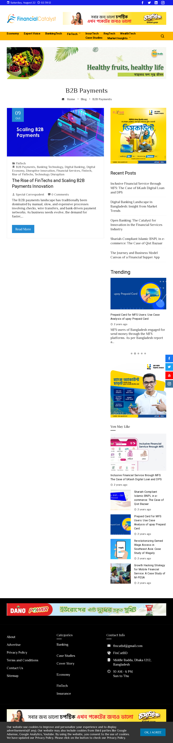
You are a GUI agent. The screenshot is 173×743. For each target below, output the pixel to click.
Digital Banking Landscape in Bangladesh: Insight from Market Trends (133, 206)
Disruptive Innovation (40, 170)
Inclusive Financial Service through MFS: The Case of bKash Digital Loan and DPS (137, 188)
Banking (62, 644)
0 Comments (60, 194)
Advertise (14, 644)
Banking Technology (50, 166)
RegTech (109, 33)
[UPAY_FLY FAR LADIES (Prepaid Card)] (138, 135)
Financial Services (68, 170)
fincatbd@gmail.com (127, 645)
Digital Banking (75, 166)
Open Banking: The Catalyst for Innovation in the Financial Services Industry (136, 224)
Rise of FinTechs (22, 174)
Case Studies (93, 37)
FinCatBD (120, 652)
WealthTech (127, 33)
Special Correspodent (30, 194)
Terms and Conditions (22, 660)
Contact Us (15, 667)
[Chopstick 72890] (114, 18)
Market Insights (117, 38)
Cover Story (65, 663)
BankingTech (53, 33)
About (11, 636)
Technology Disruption (49, 174)
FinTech (72, 34)
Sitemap (12, 675)
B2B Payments (25, 166)
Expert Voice (32, 33)
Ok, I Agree (152, 732)
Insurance (64, 693)
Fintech (86, 170)
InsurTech (91, 33)
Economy (13, 33)
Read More (23, 229)
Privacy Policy (17, 652)
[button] (131, 353)
